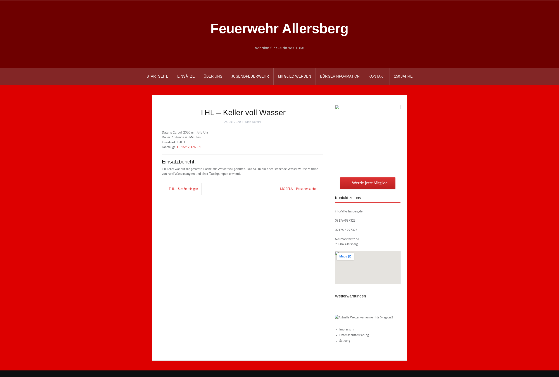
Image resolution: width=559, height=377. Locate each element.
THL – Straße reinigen (183, 189)
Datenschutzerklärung (354, 335)
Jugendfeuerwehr (250, 76)
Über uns (213, 76)
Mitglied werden (294, 76)
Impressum (346, 329)
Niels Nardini (253, 122)
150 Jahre (403, 76)
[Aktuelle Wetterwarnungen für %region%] (364, 317)
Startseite (157, 76)
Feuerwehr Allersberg (279, 28)
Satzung (344, 340)
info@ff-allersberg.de (348, 211)
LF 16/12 (183, 147)
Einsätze (186, 76)
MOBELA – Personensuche (298, 189)
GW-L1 (196, 147)
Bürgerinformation (340, 76)
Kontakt (377, 76)
